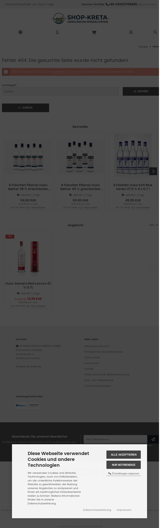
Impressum (124, 510)
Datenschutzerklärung (97, 510)
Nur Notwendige (123, 464)
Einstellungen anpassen (125, 473)
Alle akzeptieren (123, 454)
